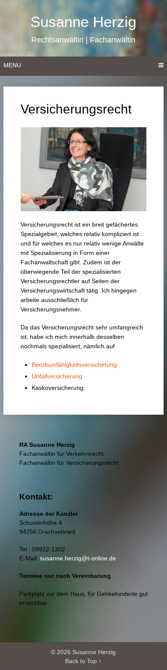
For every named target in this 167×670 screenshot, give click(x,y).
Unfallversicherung (57, 376)
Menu (12, 65)
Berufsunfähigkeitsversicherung (74, 364)
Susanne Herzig (83, 21)
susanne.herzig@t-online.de (78, 558)
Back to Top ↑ (83, 661)
